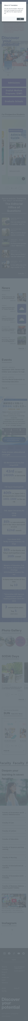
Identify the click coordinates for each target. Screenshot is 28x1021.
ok (20, 19)
